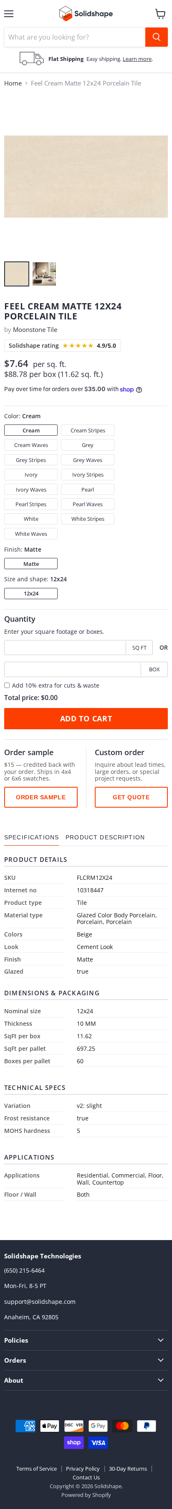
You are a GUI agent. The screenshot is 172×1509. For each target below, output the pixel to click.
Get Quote (131, 797)
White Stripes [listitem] (87, 518)
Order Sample (41, 797)
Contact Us (86, 1477)
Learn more (137, 59)
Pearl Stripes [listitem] (30, 504)
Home (13, 83)
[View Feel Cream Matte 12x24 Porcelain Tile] (16, 273)
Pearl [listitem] (87, 489)
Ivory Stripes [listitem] (88, 474)
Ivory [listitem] (31, 474)
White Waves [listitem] (31, 533)
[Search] (156, 37)
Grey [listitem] (88, 445)
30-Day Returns (128, 1468)
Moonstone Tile (35, 329)
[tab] (31, 837)
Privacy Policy (83, 1468)
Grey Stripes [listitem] (31, 460)
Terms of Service (36, 1468)
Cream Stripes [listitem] (88, 430)
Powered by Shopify (86, 1495)
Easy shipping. (104, 59)
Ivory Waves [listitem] (31, 489)
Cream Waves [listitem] (31, 445)
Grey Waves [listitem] (87, 460)
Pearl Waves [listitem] (88, 504)
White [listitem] (31, 518)
